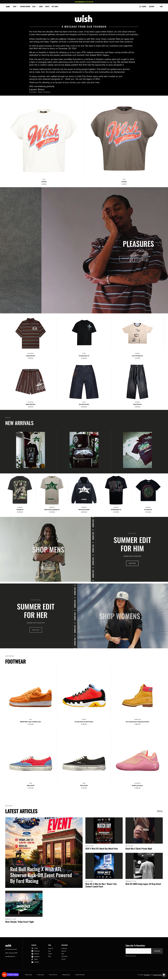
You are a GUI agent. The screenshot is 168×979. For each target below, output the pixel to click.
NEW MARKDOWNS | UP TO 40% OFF (84, 2)
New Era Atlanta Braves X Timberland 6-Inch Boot (137, 721)
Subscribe (157, 951)
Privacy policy (40, 974)
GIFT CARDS (55, 6)
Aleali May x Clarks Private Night (138, 848)
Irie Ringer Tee (20, 509)
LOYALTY (47, 6)
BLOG (33, 7)
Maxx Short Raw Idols (84, 404)
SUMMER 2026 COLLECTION (132, 556)
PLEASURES (31, 353)
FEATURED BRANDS (25, 6)
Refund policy (28, 974)
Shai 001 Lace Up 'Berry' (137, 785)
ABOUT (41, 6)
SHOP (14, 7)
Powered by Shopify (157, 974)
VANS (30, 783)
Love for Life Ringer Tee (137, 356)
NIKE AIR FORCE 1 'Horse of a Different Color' (30, 721)
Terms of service (53, 974)
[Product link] (44, 143)
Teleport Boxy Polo (30, 356)
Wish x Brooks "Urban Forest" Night (19, 921)
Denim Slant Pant (137, 404)
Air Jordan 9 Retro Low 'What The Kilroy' (84, 721)
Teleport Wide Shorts (30, 404)
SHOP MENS (48, 549)
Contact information (80, 974)
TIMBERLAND (137, 719)
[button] (7, 250)
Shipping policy (66, 974)
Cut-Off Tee (44, 181)
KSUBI (84, 353)
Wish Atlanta (147, 974)
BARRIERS (19, 507)
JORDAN (84, 719)
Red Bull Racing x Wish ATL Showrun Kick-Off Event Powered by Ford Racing (41, 875)
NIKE (30, 719)
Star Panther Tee (148, 509)
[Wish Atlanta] (7, 6)
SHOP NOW (84, 259)
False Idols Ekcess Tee (84, 356)
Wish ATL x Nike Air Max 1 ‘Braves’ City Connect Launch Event (101, 885)
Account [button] (151, 7)
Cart (161, 6)
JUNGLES (137, 353)
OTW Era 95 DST (30, 785)
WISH (43, 179)
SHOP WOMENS (119, 616)
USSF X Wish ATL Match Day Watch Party (101, 848)
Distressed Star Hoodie (84, 509)
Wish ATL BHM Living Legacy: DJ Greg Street (143, 884)
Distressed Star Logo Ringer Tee (51, 509)
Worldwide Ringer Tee (116, 509)
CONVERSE (137, 783)
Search (144, 7)
